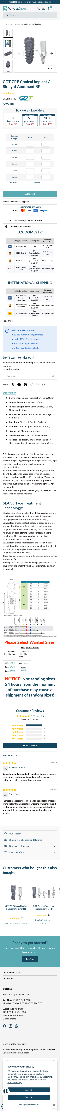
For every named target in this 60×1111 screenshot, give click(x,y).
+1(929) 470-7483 (17, 1000)
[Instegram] (31, 385)
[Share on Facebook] (19, 385)
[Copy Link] (44, 385)
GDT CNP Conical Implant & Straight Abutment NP (16, 907)
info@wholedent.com (16, 994)
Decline (28, 1097)
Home (5, 24)
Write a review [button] (30, 745)
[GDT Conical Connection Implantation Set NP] (44, 892)
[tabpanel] (30, 549)
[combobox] (30, 15)
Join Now (30, 959)
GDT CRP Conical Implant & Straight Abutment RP (26, 24)
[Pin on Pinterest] (25, 385)
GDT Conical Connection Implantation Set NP (43, 907)
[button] (17, 725)
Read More (8, 320)
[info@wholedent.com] (37, 385)
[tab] (9, 393)
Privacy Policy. (15, 1082)
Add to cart (30, 194)
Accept (28, 1090)
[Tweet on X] (13, 385)
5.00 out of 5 (37, 716)
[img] (9, 763)
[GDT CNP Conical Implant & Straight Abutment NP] (16, 892)
